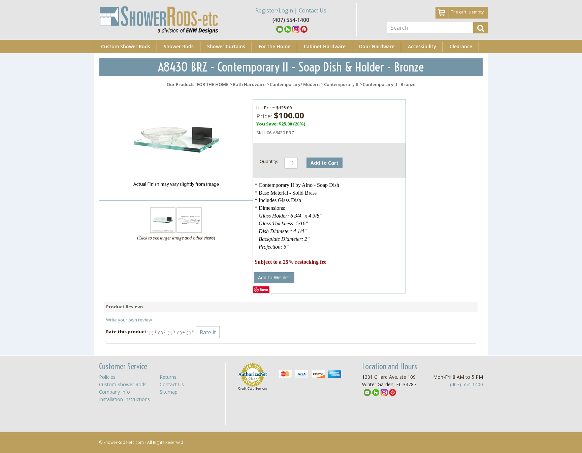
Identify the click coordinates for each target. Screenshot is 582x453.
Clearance (461, 46)
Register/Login (274, 10)
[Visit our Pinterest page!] (304, 29)
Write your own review (129, 320)
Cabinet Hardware (325, 46)
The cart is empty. (468, 12)
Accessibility (422, 46)
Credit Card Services (252, 388)
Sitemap (168, 392)
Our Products (180, 84)
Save (264, 289)
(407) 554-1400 (466, 384)
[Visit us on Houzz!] (287, 29)
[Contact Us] (279, 29)
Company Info (114, 392)
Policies (107, 377)
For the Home (274, 46)
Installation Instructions (124, 399)
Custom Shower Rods (125, 46)
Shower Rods (179, 46)
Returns (168, 377)
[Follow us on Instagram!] (295, 29)
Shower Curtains (226, 46)
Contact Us (312, 10)
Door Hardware (376, 46)
